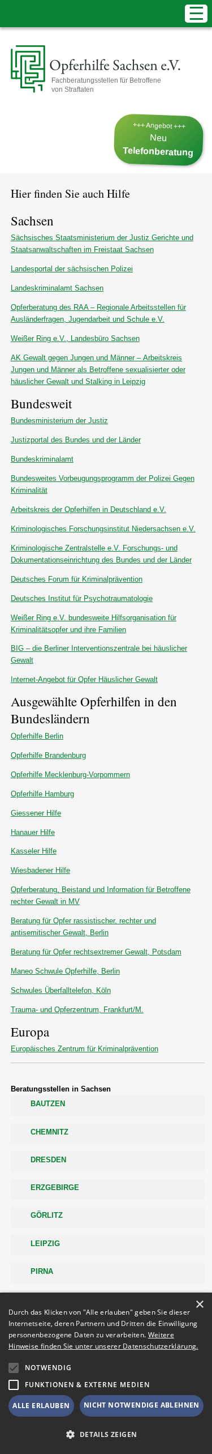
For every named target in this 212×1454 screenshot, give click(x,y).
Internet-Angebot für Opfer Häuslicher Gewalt (84, 679)
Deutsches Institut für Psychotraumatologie (82, 598)
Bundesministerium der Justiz (59, 420)
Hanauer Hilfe (33, 832)
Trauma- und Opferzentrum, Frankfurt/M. (77, 1009)
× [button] (199, 1305)
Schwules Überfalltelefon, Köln (61, 990)
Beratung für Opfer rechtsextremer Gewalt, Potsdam (96, 952)
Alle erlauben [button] (41, 1405)
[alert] (106, 1373)
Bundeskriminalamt (42, 459)
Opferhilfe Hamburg (42, 794)
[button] (13, 1368)
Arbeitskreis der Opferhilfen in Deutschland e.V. (88, 509)
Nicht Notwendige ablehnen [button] (142, 1405)
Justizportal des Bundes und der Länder (76, 440)
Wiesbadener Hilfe (40, 870)
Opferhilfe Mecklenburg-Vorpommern (70, 774)
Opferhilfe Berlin (37, 736)
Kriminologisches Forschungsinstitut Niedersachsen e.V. (103, 529)
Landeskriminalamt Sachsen (57, 288)
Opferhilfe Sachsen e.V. (86, 69)
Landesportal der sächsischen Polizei (72, 269)
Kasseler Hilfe (34, 851)
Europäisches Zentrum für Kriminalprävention (84, 1048)
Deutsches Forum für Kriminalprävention (76, 579)
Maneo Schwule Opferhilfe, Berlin (65, 971)
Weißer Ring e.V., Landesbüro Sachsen (75, 338)
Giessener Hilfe (36, 813)
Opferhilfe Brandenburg (48, 755)
